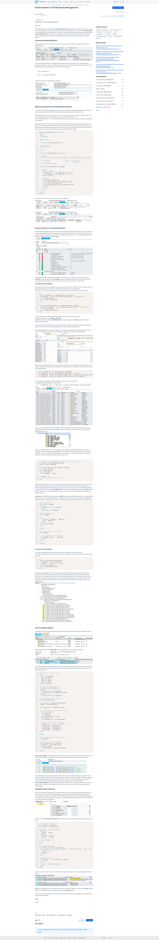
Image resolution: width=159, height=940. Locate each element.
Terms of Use (50, 937)
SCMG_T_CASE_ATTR (61, 915)
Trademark (69, 937)
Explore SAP (116, 1)
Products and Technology (52, 1)
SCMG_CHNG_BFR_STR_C (51, 915)
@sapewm (98, 38)
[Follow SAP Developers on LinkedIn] (114, 937)
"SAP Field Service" (99, 34)
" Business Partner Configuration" (102, 29)
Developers (65, 1)
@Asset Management (118, 36)
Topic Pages (87, 1)
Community (43, 1)
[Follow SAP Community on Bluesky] (109, 937)
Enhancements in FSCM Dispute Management (56, 7)
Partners (71, 1)
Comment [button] (89, 920)
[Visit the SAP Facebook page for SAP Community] (107, 937)
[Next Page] (111, 39)
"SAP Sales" (114, 34)
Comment (40, 931)
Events (76, 1)
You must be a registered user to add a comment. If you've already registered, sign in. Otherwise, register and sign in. (63, 929)
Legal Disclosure (62, 937)
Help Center (81, 1)
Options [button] (113, 9)
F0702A (43, 915)
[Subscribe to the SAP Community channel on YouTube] (111, 937)
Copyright (56, 937)
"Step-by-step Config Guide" (101, 36)
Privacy (45, 937)
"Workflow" (110, 36)
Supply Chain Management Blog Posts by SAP (107, 49)
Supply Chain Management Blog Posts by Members (108, 60)
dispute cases (38, 915)
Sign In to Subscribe (118, 7)
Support (74, 937)
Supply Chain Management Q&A (104, 67)
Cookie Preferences (81, 937)
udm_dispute (69, 915)
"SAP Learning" (107, 34)
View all (97, 110)
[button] (119, 16)
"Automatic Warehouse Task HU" (115, 29)
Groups (60, 1)
